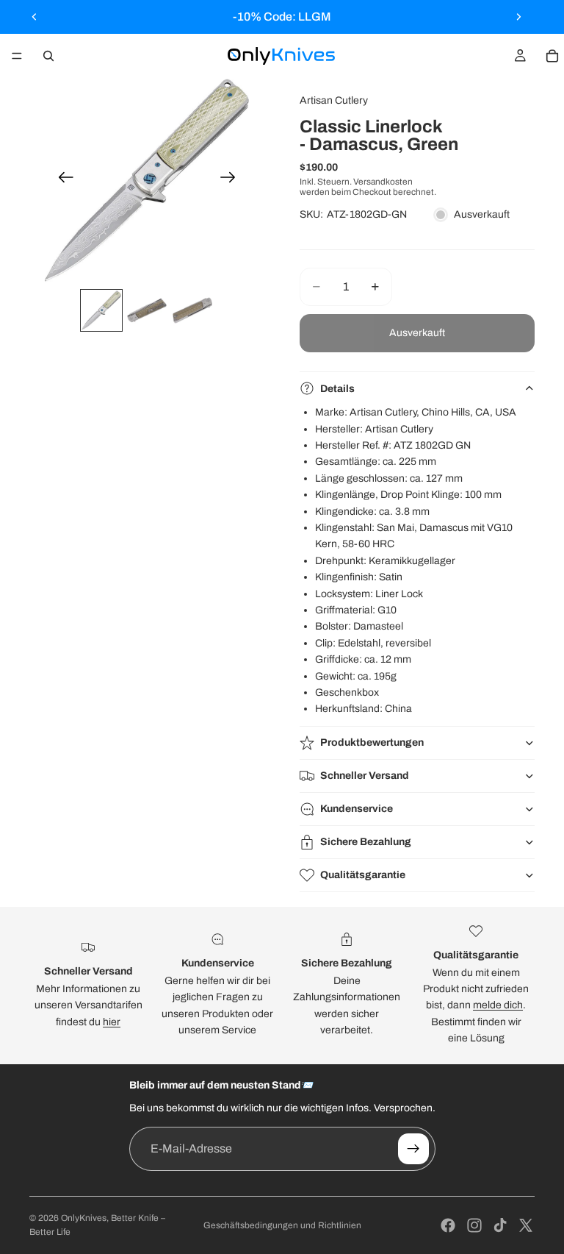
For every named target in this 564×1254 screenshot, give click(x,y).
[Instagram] (474, 1225)
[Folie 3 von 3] (192, 310)
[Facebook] (448, 1225)
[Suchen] (48, 56)
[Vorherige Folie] (34, 17)
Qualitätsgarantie (362, 874)
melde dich (498, 1005)
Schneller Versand (364, 775)
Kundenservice (356, 808)
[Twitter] (526, 1225)
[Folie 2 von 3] (147, 310)
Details (337, 388)
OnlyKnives (83, 1218)
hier (111, 1021)
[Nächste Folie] (518, 17)
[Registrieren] (413, 1148)
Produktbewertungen (372, 742)
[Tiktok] (500, 1225)
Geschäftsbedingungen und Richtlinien (282, 1225)
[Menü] (17, 56)
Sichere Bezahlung (365, 841)
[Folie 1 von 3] (101, 310)
